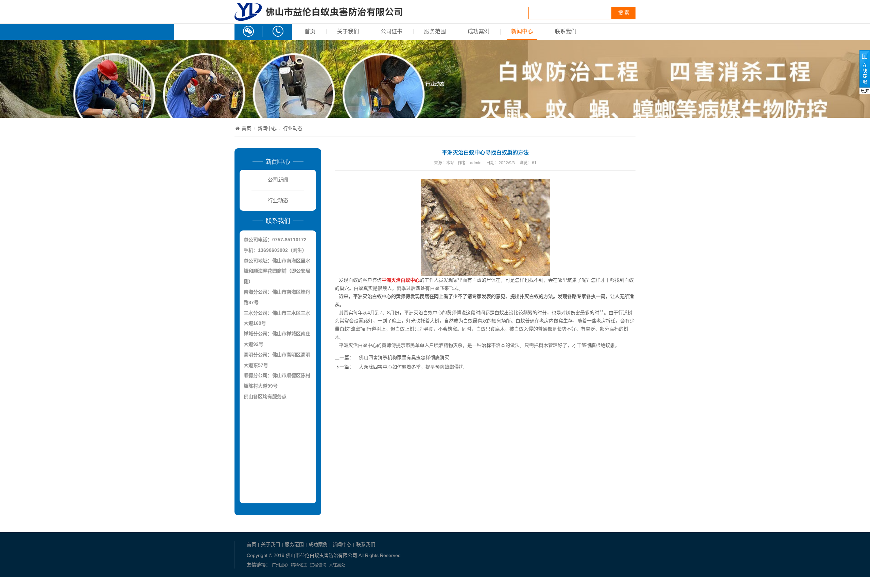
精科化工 (299, 565)
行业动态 (292, 128)
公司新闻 (278, 180)
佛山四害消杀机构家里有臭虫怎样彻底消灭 (404, 357)
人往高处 (337, 565)
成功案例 (478, 31)
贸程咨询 (318, 565)
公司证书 (391, 31)
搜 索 (623, 12)
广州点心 (280, 565)
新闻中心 (522, 31)
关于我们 (348, 31)
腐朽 (614, 329)
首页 (309, 31)
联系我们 (565, 31)
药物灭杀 (453, 345)
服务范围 (435, 31)
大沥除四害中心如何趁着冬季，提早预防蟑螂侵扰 (411, 367)
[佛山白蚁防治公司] (318, 17)
